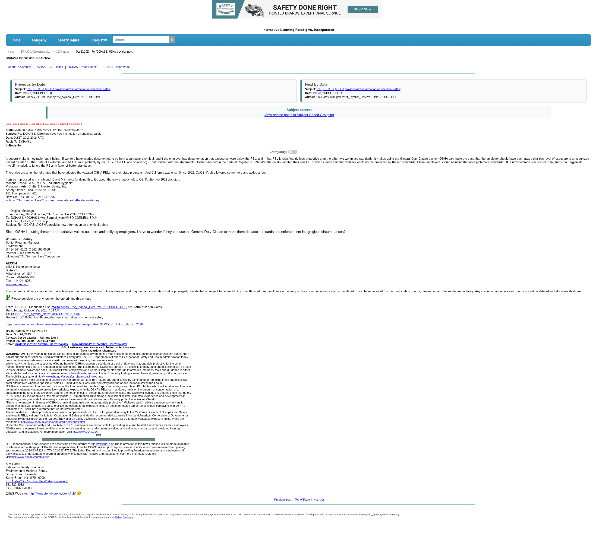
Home (16, 40)
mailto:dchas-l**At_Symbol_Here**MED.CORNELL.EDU (89, 307)
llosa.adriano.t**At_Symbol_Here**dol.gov (99, 344)
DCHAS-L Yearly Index (82, 67)
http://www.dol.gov (102, 444)
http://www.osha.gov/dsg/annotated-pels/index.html (53, 422)
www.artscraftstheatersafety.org (78, 200)
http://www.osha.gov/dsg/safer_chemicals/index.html (69, 376)
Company (39, 40)
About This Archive (20, 67)
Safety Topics (68, 40)
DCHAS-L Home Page (115, 67)
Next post (319, 499)
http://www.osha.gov (85, 431)
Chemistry (99, 40)
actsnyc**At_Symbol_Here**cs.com (30, 200)
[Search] (172, 39)
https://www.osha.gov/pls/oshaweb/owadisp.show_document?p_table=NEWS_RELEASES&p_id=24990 (75, 324)
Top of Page (302, 499)
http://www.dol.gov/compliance (30, 457)
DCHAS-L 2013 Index (49, 67)
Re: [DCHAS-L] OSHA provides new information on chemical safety (68, 89)
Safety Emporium (124, 517)
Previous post (282, 499)
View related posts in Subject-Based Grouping (299, 115)
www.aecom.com (17, 284)
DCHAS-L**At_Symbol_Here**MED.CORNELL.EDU (45, 314)
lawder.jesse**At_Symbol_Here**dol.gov (41, 344)
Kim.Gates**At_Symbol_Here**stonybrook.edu (37, 481)
